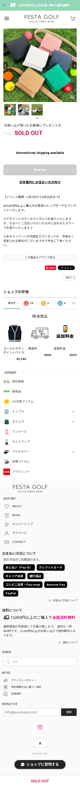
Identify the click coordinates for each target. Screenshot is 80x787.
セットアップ (21, 441)
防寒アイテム (21, 461)
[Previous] (5, 66)
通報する (70, 277)
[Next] (74, 66)
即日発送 (18, 381)
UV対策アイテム (23, 401)
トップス (18, 411)
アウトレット (21, 471)
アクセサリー (21, 451)
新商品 (16, 391)
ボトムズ (18, 421)
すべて (12, 303)
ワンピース (19, 431)
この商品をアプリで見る (40, 257)
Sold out (40, 170)
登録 (69, 712)
